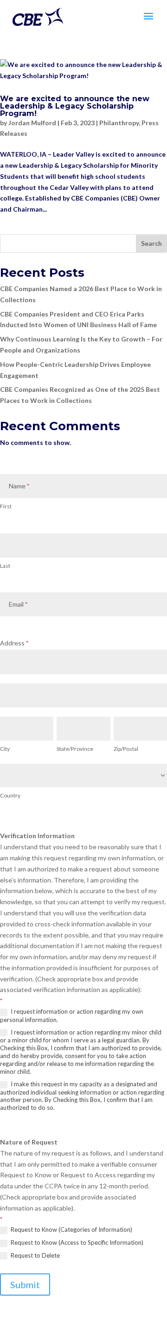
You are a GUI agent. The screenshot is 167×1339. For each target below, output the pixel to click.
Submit (25, 1284)
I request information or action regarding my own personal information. (71, 1015)
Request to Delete (34, 1255)
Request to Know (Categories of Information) (70, 1229)
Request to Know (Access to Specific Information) (76, 1242)
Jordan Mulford (32, 123)
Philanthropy (119, 123)
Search (151, 243)
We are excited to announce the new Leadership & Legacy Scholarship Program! (74, 106)
